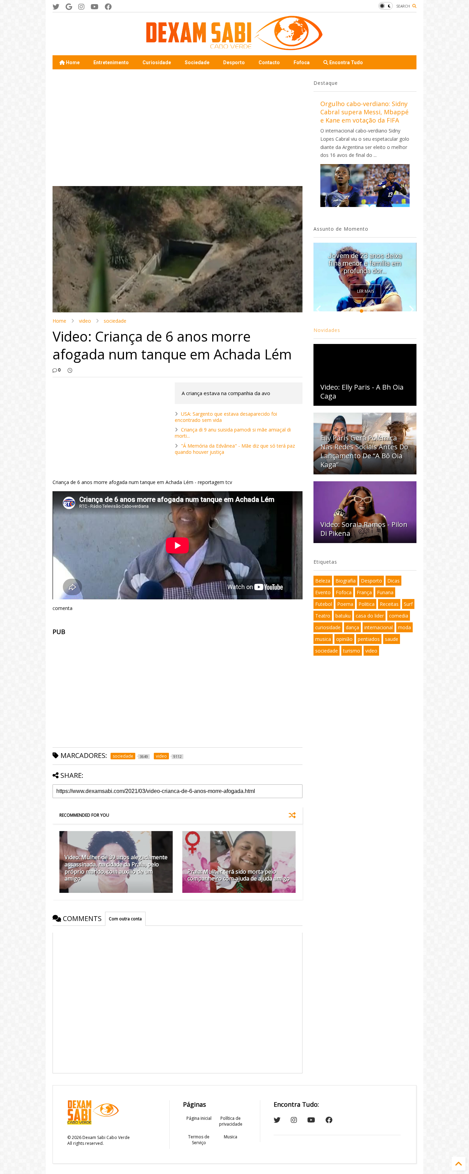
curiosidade (328, 627)
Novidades (326, 330)
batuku (343, 615)
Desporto (234, 62)
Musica (230, 1137)
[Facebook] (108, 7)
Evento (323, 592)
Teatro (322, 615)
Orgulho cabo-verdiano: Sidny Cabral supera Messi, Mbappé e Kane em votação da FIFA (364, 112)
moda (404, 627)
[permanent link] (70, 370)
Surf (408, 604)
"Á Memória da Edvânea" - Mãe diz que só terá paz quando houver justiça (235, 448)
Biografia (345, 580)
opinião (344, 639)
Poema (345, 604)
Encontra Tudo (345, 62)
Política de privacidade (230, 1121)
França (364, 592)
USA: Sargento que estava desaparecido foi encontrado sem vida (226, 417)
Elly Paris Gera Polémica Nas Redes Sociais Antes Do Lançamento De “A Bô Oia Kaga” (364, 451)
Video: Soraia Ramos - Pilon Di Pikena (364, 529)
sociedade (115, 321)
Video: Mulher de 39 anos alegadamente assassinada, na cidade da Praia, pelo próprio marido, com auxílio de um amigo (116, 867)
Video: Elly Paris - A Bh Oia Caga (361, 391)
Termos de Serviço (198, 1140)
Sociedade (197, 62)
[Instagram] (81, 7)
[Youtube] (95, 7)
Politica (366, 604)
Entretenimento (111, 62)
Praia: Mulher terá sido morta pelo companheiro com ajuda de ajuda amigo (238, 875)
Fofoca (302, 62)
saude (391, 639)
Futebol (323, 604)
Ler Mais (365, 291)
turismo (351, 650)
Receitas (389, 604)
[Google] (69, 7)
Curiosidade (156, 62)
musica (323, 639)
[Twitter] (56, 7)
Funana (385, 592)
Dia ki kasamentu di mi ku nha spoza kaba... (365, 267)
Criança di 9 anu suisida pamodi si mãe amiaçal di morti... (233, 432)
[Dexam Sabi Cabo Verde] (234, 47)
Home (72, 62)
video (85, 321)
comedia (398, 615)
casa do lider (370, 615)
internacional (378, 627)
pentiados (369, 639)
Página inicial (198, 1118)
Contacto (269, 62)
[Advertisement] (177, 128)
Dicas (393, 580)
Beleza (322, 580)
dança (352, 627)
